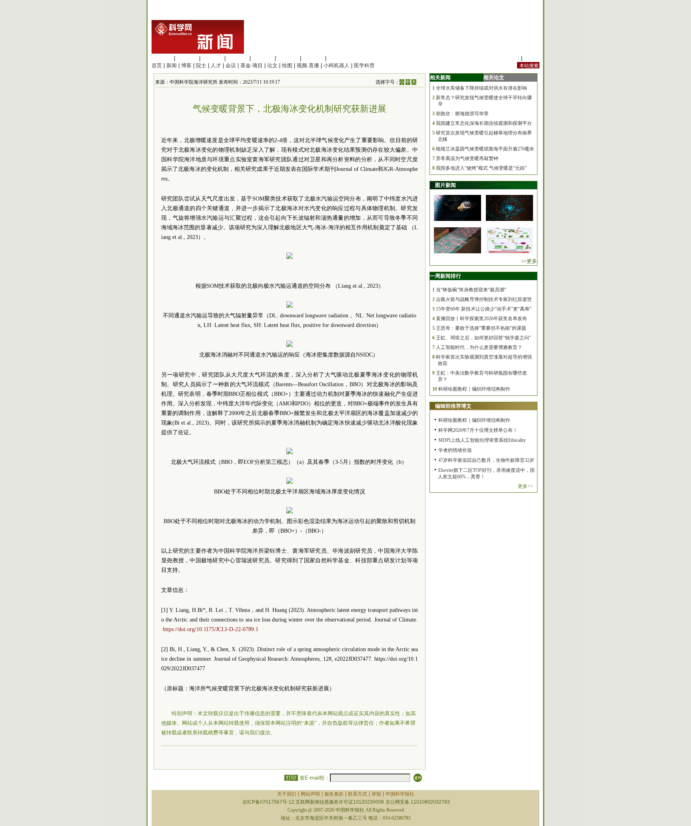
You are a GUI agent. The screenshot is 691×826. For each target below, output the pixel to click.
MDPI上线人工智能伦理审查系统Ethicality (482, 440)
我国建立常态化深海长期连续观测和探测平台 (484, 123)
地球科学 (288, 58)
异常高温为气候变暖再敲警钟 (467, 158)
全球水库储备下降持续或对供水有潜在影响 (481, 88)
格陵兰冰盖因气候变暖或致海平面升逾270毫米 (485, 149)
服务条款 (334, 794)
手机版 (531, 58)
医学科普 (364, 65)
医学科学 (187, 58)
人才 (216, 65)
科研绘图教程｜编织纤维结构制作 (474, 389)
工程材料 (237, 58)
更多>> (525, 486)
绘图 (287, 65)
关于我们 (286, 794)
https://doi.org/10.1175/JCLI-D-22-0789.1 (210, 629)
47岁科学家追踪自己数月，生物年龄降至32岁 (486, 460)
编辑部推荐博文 (453, 406)
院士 (201, 65)
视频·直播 (308, 65)
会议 (231, 65)
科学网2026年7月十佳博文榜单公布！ (477, 430)
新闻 (171, 65)
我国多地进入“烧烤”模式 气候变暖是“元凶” (481, 168)
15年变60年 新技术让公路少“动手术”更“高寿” (483, 309)
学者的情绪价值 (455, 450)
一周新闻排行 (445, 276)
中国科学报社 (399, 794)
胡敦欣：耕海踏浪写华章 (462, 113)
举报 (376, 794)
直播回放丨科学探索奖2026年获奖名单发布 (481, 318)
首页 (157, 65)
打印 (291, 778)
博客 (186, 65)
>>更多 (529, 261)
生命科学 (162, 58)
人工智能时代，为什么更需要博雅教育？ (479, 347)
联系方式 (357, 794)
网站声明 (310, 794)
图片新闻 (445, 185)
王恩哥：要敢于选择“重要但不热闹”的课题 (481, 328)
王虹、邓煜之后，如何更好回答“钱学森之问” (483, 338)
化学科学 (212, 58)
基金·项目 (251, 65)
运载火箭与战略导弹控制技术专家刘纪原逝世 (484, 299)
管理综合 (338, 58)
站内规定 (509, 58)
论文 (272, 65)
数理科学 (313, 58)
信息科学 (262, 58)
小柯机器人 (336, 65)
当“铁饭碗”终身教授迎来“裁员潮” (471, 290)
